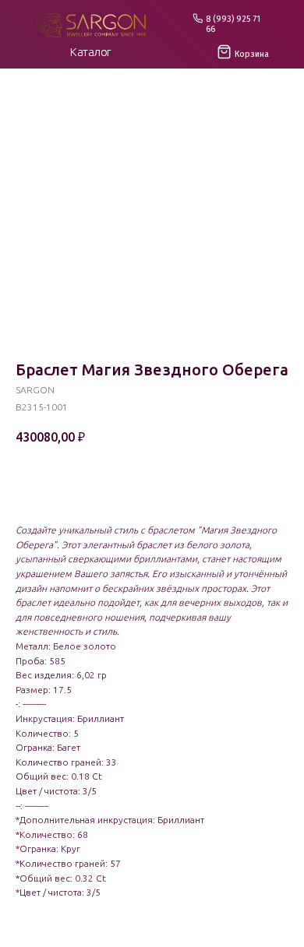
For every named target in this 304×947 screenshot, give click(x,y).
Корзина (252, 54)
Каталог (90, 51)
